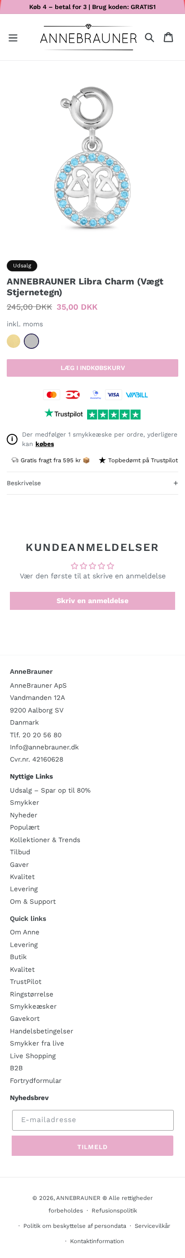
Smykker (24, 802)
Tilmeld (92, 1146)
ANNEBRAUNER (78, 1198)
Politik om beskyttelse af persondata (74, 1225)
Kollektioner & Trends (45, 840)
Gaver (19, 865)
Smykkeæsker (33, 1006)
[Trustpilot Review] (63, 414)
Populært (25, 827)
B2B (16, 1068)
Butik (18, 957)
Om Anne (25, 932)
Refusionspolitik (114, 1210)
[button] (13, 37)
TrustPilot (25, 982)
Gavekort (25, 1019)
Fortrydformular (36, 1081)
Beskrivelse (92, 482)
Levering (24, 889)
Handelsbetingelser (41, 1031)
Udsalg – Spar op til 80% (50, 790)
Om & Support (33, 901)
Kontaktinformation (97, 1241)
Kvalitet (22, 877)
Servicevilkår (152, 1225)
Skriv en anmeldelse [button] (92, 600)
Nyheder (23, 815)
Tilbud (20, 852)
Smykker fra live (37, 1043)
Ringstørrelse (31, 994)
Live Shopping (33, 1056)
